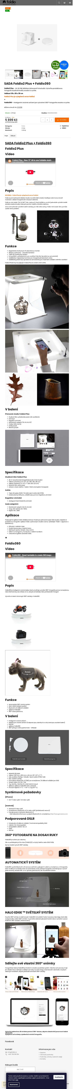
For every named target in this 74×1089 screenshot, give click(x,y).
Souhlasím (59, 1077)
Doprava (42, 1052)
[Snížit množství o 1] (43, 120)
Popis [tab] (6, 136)
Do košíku (63, 120)
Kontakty (43, 1059)
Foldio (23, 126)
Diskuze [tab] (13, 136)
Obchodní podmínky (46, 1055)
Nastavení (14, 1085)
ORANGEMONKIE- (52, 113)
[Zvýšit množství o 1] (51, 120)
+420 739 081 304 (13, 1054)
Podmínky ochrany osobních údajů (51, 1057)
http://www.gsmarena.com (59, 814)
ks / (20, 1069)
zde (17, 1080)
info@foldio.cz (12, 1052)
